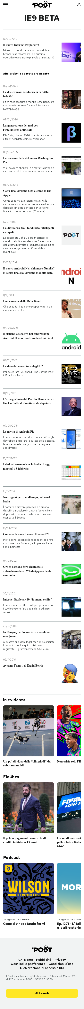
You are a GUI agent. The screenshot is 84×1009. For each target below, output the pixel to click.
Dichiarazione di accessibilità (42, 968)
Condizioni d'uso (61, 964)
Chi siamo (25, 960)
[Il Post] (42, 4)
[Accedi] (79, 4)
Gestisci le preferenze (28, 964)
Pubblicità (43, 960)
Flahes (11, 776)
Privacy (60, 960)
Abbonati (42, 993)
